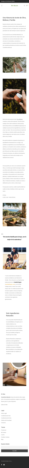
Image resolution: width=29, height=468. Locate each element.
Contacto (3, 422)
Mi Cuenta (3, 432)
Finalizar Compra (5, 437)
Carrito (2, 434)
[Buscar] (25, 5)
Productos (3, 430)
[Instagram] (4, 464)
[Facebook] (1, 464)
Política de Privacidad (6, 420)
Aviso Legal (4, 413)
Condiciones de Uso (6, 415)
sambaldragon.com (10, 284)
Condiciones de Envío (6, 418)
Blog (2, 439)
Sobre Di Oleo (4, 404)
